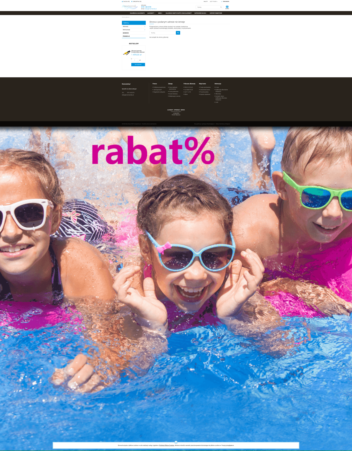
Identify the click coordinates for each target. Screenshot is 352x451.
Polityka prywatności (159, 87)
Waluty (206, 1)
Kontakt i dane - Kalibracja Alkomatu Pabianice (221, 98)
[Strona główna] (130, 7)
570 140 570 (146, 7)
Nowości (126, 33)
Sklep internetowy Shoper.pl (223, 124)
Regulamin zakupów (159, 92)
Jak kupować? (158, 89)
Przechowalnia (204, 92)
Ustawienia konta (205, 89)
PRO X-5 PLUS (189, 87)
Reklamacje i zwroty (174, 96)
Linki (217, 102)
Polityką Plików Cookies (166, 445)
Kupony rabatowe (205, 94)
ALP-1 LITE (188, 92)
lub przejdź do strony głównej (158, 37)
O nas (217, 87)
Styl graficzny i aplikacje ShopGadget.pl (204, 124)
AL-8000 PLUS (189, 89)
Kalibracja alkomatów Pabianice (222, 90)
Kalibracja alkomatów (176, 111)
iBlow (186, 94)
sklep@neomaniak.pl (151, 9)
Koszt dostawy (173, 94)
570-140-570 (128, 92)
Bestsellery (134, 44)
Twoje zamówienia (205, 87)
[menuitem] (137, 13)
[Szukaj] (221, 7)
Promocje (126, 36)
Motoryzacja (126, 29)
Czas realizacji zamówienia (173, 88)
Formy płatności (173, 91)
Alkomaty (125, 26)
